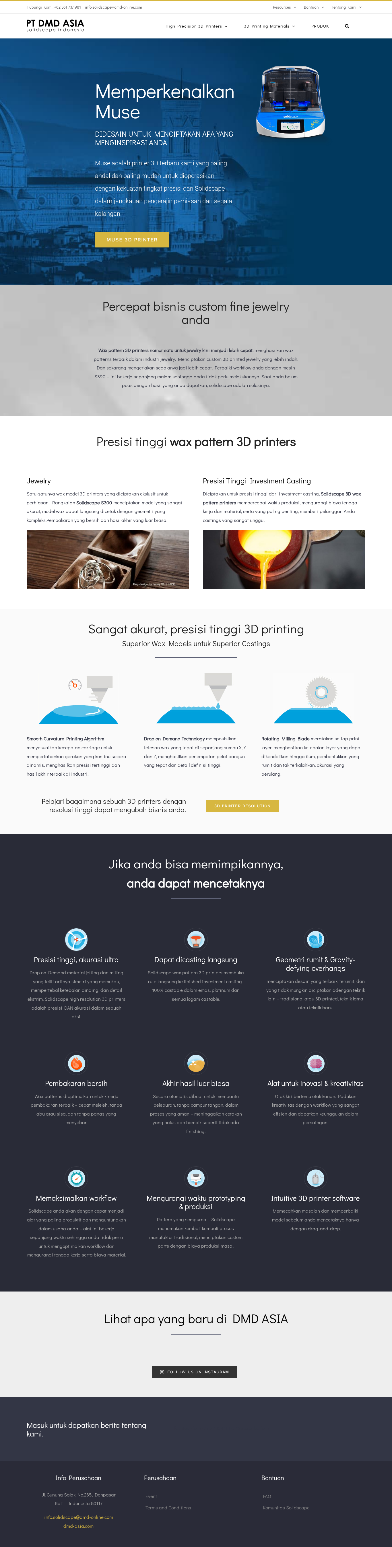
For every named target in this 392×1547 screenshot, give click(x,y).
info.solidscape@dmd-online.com (113, 7)
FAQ (267, 1496)
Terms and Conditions (168, 1507)
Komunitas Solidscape (286, 1507)
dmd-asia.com (78, 1526)
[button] (347, 26)
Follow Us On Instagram (198, 1372)
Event (151, 1496)
